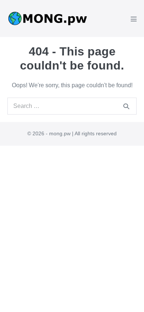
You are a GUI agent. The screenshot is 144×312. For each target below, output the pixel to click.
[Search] (126, 106)
